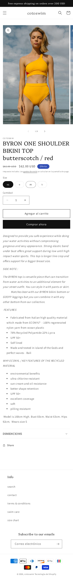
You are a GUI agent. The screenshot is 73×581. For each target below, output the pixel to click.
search (11, 486)
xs (8, 184)
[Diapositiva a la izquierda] (28, 131)
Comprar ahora (36, 224)
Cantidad (8, 192)
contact (12, 495)
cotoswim (29, 574)
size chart (13, 520)
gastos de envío (30, 171)
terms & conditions (19, 503)
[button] (5, 13)
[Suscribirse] (58, 544)
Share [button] (10, 445)
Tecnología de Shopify (45, 574)
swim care (13, 511)
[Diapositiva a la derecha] (45, 131)
